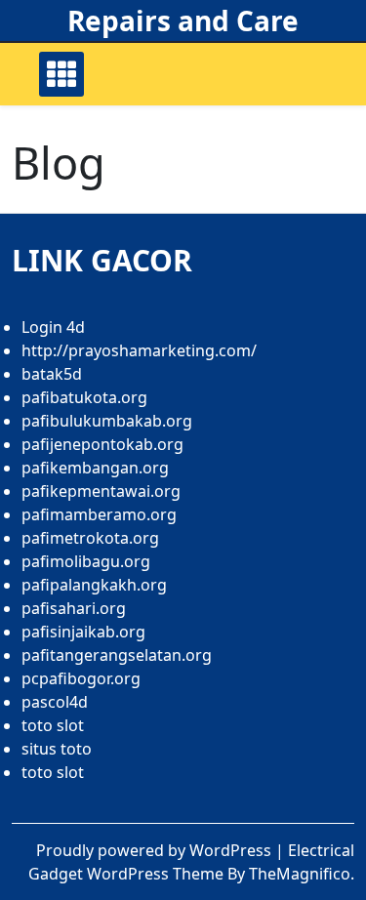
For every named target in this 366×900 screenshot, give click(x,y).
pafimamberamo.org (99, 514)
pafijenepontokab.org (102, 444)
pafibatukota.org (84, 397)
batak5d (51, 374)
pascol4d (54, 702)
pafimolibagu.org (85, 561)
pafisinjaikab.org (83, 631)
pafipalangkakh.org (94, 584)
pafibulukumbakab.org (106, 420)
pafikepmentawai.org (101, 491)
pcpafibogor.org (81, 678)
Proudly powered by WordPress (155, 850)
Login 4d (53, 327)
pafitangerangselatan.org (116, 655)
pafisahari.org (73, 608)
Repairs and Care (183, 20)
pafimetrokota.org (90, 538)
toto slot (52, 725)
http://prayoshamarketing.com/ (139, 350)
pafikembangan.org (95, 467)
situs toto (56, 748)
